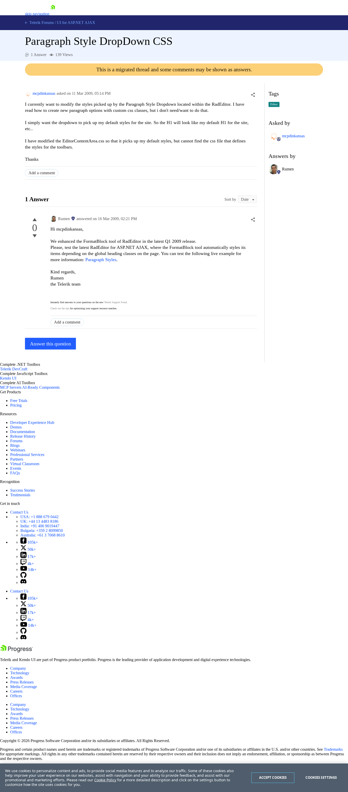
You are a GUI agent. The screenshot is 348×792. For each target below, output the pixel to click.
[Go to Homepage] (52, 14)
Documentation (22, 431)
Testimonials (20, 495)
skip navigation (37, 14)
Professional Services (27, 454)
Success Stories (22, 490)
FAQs (15, 473)
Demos (16, 427)
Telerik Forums (41, 22)
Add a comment (42, 173)
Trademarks (333, 749)
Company (18, 668)
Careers (16, 691)
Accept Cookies (273, 777)
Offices (16, 696)
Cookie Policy (105, 779)
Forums (16, 441)
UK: (39, 521)
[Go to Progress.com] (16, 651)
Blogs (15, 445)
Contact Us (19, 512)
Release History (23, 436)
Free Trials (18, 400)
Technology (19, 673)
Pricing (16, 405)
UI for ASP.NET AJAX (76, 22)
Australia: (42, 535)
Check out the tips (59, 308)
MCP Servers (10, 387)
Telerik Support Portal (115, 302)
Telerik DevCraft (13, 369)
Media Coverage (23, 686)
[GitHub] (23, 576)
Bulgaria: (41, 530)
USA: (39, 517)
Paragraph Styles (100, 259)
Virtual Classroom (24, 464)
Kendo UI (8, 378)
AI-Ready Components (41, 387)
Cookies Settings (321, 777)
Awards (16, 677)
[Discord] (23, 582)
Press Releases (22, 682)
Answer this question (50, 343)
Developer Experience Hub (32, 422)
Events (15, 468)
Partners (16, 459)
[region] (174, 777)
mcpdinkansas (44, 93)
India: (39, 526)
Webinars (17, 450)
